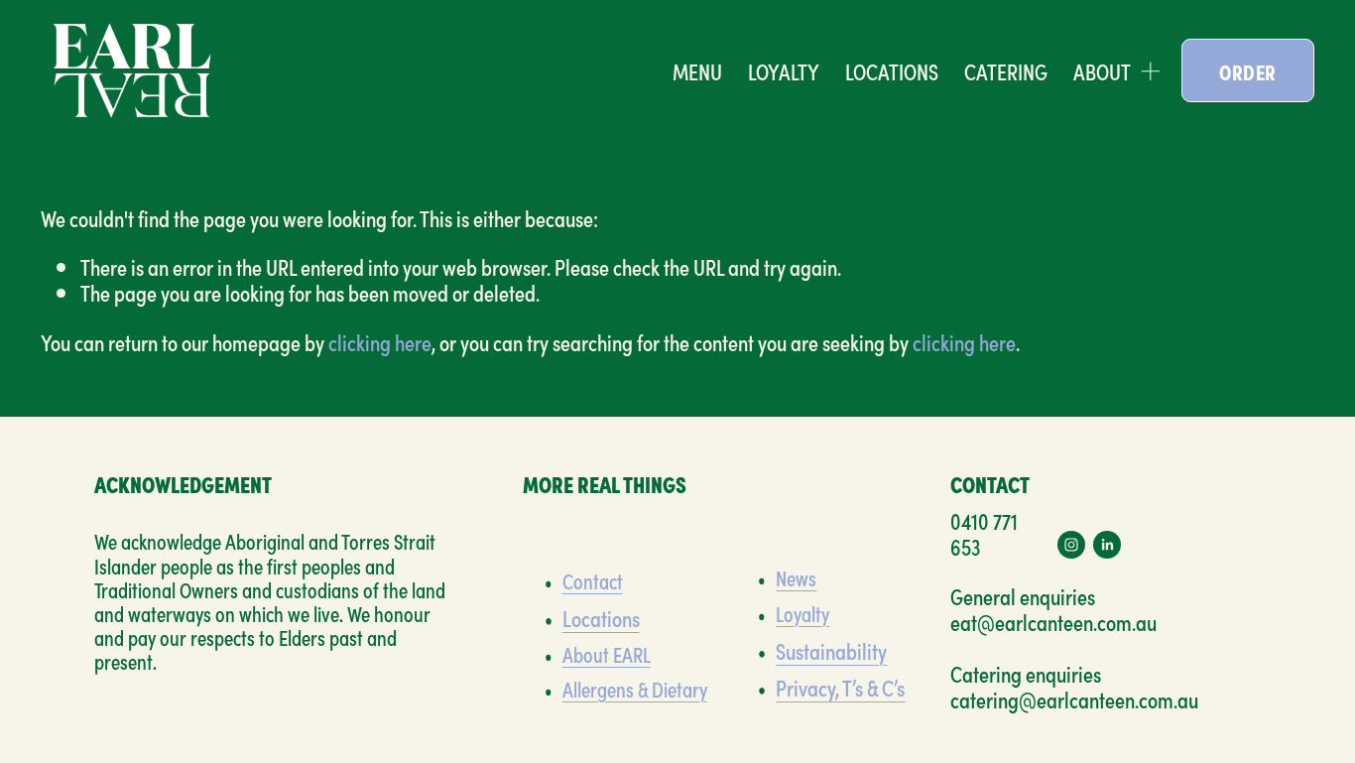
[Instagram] (1071, 545)
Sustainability (831, 650)
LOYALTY (783, 71)
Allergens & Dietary (634, 688)
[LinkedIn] (1107, 545)
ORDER (1247, 71)
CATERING (1005, 71)
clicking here (379, 341)
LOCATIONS (891, 71)
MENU (697, 71)
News (796, 577)
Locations (601, 617)
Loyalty (802, 613)
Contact (592, 580)
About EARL (606, 654)
